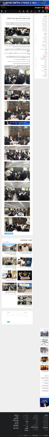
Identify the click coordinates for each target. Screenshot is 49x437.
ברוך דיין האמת (45, 423)
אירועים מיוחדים (25, 417)
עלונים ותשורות (35, 416)
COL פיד (16, 422)
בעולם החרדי (46, 424)
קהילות (47, 419)
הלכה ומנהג (36, 415)
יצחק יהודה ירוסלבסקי (19, 20)
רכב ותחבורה (36, 424)
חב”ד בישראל (45, 416)
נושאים (27, 424)
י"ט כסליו (36, 430)
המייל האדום (15, 420)
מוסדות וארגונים (25, 425)
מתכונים (26, 430)
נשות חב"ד (46, 423)
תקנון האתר (15, 428)
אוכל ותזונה (36, 422)
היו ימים (46, 430)
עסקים (17, 417)
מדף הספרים (36, 416)
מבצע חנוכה (26, 415)
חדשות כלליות (45, 425)
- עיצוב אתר (33, 435)
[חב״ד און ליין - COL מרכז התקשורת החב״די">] (41, 7)
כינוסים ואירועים (45, 418)
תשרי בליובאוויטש (35, 429)
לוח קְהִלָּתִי (16, 418)
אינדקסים (16, 415)
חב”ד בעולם (46, 417)
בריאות (37, 423)
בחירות (27, 418)
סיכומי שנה (26, 419)
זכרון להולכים (46, 429)
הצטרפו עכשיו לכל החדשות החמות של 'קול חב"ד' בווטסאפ (18, 61)
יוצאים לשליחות (45, 422)
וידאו (27, 427)
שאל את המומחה (35, 418)
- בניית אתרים (43, 435)
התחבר (2, 6)
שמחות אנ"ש (46, 421)
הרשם (4, 6)
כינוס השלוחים (35, 428)
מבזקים (26, 428)
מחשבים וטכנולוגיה (35, 425)
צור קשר (16, 423)
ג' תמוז (27, 416)
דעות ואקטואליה (35, 417)
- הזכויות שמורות (22, 435)
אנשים (27, 422)
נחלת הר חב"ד (24, 20)
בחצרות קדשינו (45, 420)
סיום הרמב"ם (28, 20)
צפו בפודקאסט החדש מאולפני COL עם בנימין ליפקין (21, 63)
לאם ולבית (36, 419)
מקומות (27, 423)
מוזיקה (37, 421)
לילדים (37, 420)
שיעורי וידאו (46, 428)
